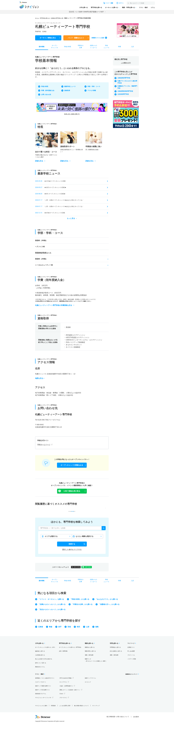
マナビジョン (29, 6)
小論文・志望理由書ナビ (66, 686)
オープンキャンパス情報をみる (72, 465)
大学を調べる (83, 7)
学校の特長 (44, 86)
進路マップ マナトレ (90, 678)
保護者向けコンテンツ (131, 674)
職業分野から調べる (90, 651)
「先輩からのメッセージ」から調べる (52, 604)
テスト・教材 (143, 7)
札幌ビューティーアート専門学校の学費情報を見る (53, 305)
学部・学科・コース (94, 86)
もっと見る (71, 218)
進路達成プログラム (40, 693)
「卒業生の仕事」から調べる (82, 604)
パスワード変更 (131, 659)
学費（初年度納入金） (48, 90)
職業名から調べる (90, 647)
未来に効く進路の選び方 (72, 114)
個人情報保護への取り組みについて (118, 716)
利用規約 (53, 705)
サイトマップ (96, 705)
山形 (87, 627)
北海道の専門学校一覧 (57, 18)
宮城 (69, 627)
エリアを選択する (51, 536)
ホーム (37, 18)
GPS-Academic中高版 (65, 678)
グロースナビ (63, 697)
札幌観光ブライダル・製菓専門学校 (127, 87)
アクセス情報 (92, 90)
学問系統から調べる (115, 647)
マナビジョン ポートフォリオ (43, 697)
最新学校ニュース (70, 86)
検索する (72, 544)
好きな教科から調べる (116, 651)
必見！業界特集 (63, 651)
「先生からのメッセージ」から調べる (52, 609)
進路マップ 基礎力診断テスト (43, 686)
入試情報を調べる (40, 655)
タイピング (88, 682)
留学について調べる (40, 663)
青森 (50, 627)
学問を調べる (114, 643)
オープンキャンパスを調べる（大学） (45, 647)
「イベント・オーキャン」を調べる (51, 599)
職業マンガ (96, 660)
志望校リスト (131, 647)
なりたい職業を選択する (84, 536)
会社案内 (136, 717)
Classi (61, 693)
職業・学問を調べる (128, 7)
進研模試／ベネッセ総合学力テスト (44, 678)
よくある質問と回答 (65, 705)
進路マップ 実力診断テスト (42, 690)
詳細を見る (39, 161)
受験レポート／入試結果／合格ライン (70, 690)
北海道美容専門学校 (124, 78)
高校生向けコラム (40, 667)
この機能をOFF (126, 63)
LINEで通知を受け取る (72, 491)
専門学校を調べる (96, 7)
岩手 (60, 627)
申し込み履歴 (131, 651)
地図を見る (39, 378)
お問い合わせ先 (46, 94)
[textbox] (72, 528)
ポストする (77, 567)
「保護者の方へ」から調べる (109, 604)
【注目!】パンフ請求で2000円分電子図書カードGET (86, 12)
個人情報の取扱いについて (81, 705)
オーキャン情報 (48, 38)
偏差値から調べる (40, 651)
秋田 (78, 627)
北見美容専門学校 (123, 94)
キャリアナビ (63, 682)
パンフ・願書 (76, 38)
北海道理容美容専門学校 (125, 91)
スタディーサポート (40, 682)
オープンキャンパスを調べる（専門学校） (70, 647)
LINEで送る (88, 567)
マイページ (131, 643)
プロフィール (131, 655)
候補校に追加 (98, 38)
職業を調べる (89, 643)
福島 (97, 627)
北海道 (40, 627)
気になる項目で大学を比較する (43, 659)
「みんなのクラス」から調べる (106, 599)
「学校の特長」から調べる (79, 599)
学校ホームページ (43, 444)
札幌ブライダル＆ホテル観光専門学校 (127, 82)
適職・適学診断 (89, 655)
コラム (153, 7)
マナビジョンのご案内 (41, 705)
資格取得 (67, 90)
